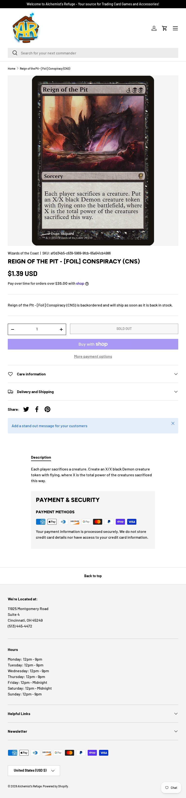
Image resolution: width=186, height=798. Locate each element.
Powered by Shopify (55, 786)
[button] (164, 28)
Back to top (93, 576)
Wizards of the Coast (23, 253)
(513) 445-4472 (20, 626)
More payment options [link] (93, 356)
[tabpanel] (93, 475)
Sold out (124, 329)
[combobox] (93, 53)
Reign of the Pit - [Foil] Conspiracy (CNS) (45, 68)
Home (11, 68)
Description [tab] (41, 457)
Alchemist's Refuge (30, 786)
